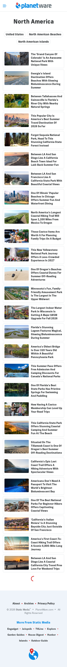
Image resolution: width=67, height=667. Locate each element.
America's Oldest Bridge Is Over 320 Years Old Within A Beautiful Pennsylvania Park (45, 352)
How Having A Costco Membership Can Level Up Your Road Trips (46, 408)
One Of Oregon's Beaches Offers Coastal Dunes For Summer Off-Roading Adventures (46, 274)
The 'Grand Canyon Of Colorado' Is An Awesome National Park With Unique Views (46, 59)
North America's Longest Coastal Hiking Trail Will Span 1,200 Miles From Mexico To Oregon (46, 218)
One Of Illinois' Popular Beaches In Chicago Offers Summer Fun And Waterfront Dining (45, 198)
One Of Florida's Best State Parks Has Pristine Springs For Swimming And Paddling (45, 390)
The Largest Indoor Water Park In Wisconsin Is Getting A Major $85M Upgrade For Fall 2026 (46, 313)
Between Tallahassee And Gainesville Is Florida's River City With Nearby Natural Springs (46, 101)
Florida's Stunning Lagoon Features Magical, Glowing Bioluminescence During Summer (46, 332)
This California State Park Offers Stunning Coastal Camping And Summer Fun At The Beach (46, 428)
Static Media (23, 609)
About (16, 603)
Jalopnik (27, 628)
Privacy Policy (46, 603)
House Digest (36, 634)
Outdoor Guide (39, 640)
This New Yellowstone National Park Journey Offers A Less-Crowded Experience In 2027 (45, 255)
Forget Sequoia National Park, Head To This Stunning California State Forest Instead (46, 140)
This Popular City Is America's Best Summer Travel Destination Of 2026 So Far (45, 121)
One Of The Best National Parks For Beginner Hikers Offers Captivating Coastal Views (46, 505)
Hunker (51, 634)
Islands (23, 640)
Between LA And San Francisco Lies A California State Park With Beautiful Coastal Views (46, 179)
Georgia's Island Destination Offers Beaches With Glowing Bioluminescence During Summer (45, 80)
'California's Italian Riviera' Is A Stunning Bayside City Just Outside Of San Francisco (46, 525)
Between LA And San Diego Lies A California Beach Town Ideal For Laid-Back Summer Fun (45, 159)
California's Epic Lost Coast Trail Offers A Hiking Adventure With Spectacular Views (44, 467)
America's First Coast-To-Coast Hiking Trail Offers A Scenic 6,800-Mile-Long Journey (46, 544)
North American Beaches (45, 34)
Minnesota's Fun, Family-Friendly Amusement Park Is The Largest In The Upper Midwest (46, 294)
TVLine (39, 628)
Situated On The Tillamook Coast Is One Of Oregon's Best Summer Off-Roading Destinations (46, 447)
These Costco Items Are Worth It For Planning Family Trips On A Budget (46, 235)
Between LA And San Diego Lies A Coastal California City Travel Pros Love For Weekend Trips (46, 563)
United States (15, 34)
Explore (51, 628)
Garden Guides (16, 634)
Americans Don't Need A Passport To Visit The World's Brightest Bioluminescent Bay (45, 486)
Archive (29, 603)
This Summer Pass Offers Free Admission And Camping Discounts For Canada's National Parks (46, 371)
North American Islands (33, 41)
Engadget (12, 628)
